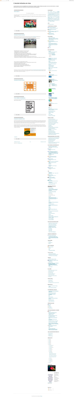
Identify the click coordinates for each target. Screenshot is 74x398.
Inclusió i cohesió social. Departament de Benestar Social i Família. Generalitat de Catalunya (53, 329)
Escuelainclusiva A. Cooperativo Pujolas (53, 122)
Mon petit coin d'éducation (52, 27)
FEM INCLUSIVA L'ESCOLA (51, 131)
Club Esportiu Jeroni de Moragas (53, 255)
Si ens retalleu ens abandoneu (53, 355)
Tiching (50, 113)
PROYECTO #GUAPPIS (51, 177)
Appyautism (50, 172)
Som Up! (50, 196)
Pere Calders (50, 228)
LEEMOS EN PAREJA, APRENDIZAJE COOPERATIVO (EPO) (54, 85)
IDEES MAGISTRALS (51, 65)
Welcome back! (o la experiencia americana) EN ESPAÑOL (55, 80)
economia (58, 13)
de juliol (50, 349)
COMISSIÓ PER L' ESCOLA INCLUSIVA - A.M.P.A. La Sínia (52, 227)
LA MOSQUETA (50, 242)
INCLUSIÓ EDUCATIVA (51, 130)
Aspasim (50, 214)
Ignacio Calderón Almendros (52, 29)
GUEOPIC (50, 179)
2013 (49, 343)
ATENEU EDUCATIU (51, 33)
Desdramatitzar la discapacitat (52, 168)
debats (55, 12)
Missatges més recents (17, 141)
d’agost (50, 348)
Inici (30, 141)
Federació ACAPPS (51, 219)
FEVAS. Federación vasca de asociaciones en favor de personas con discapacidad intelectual (53, 198)
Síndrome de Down (51, 20)
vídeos (51, 21)
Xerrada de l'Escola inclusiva (19, 34)
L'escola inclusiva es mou (22, 3)
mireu (23, 99)
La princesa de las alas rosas (52, 156)
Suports (50, 47)
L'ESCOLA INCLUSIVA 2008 (51, 132)
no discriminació (57, 17)
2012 (49, 344)
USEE (58, 20)
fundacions (49, 15)
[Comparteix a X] (17, 30)
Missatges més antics (43, 141)
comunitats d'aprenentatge (50, 12)
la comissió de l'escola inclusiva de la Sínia (37, 69)
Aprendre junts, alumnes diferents (52, 275)
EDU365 (49, 243)
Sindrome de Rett (51, 215)
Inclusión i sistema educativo (51, 123)
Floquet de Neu (50, 280)
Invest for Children (51, 218)
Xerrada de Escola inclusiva (19, 80)
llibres (58, 16)
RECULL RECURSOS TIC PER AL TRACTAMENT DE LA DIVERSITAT (53, 98)
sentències (51, 19)
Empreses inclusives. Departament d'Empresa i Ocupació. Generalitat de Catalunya (53, 324)
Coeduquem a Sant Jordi (54, 103)
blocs (58, 11)
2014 (49, 342)
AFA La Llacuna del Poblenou (52, 224)
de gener (50, 361)
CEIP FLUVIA (50, 230)
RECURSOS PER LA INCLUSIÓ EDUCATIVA (53, 137)
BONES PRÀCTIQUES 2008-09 (52, 134)
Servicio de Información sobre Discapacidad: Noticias (53, 313)
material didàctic (50, 17)
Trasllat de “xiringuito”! (51, 66)
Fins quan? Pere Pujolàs (51, 124)
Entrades (50, 388)
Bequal (49, 305)
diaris (48, 13)
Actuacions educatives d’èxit (19, 118)
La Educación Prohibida (52, 250)
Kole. (49, 107)
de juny (50, 350)
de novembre (51, 345)
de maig (50, 351)
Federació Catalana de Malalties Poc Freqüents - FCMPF (53, 217)
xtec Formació (50, 266)
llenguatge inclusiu (56, 16)
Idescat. (50, 311)
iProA (49, 327)
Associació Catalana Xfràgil (52, 191)
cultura (53, 12)
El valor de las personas (51, 154)
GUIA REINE (50, 125)
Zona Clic (49, 241)
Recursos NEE (50, 114)
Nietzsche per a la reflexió (51, 34)
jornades (57, 15)
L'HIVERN (53, 93)
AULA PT (50, 51)
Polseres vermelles (50, 281)
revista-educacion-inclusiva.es (53, 43)
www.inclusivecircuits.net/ (52, 253)
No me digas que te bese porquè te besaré (53, 282)
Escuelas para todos (50, 141)
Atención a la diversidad (52, 115)
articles (51, 11)
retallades (49, 19)
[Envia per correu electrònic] (16, 30)
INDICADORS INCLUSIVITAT (52, 139)
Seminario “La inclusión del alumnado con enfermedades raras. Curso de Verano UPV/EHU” (53, 45)
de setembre (51, 347)
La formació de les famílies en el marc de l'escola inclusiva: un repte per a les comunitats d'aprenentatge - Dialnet (53, 237)
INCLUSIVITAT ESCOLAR (51, 140)
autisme (54, 11)
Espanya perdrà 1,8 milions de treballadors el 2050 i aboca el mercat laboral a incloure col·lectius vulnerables (53, 39)
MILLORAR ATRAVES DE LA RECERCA (53, 127)
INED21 (49, 46)
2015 (49, 341)
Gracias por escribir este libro (52, 149)
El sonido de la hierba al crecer (53, 146)
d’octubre (50, 346)
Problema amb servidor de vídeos (52, 159)
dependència (58, 12)
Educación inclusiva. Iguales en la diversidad (53, 142)
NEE (53, 17)
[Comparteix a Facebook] (18, 30)
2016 (49, 340)
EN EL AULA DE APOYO (52, 53)
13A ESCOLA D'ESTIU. (54, 70)
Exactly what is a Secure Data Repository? (53, 254)
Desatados (50, 64)
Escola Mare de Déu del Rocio (52, 225)
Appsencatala (50, 182)
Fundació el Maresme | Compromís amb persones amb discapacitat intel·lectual (53, 190)
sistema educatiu (56, 20)
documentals (55, 13)
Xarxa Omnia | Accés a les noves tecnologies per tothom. (53, 316)
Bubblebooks (50, 180)
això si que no (30, 28)
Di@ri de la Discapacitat (52, 37)
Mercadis (50, 304)
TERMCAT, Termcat (51, 314)
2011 (49, 362)
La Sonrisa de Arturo (51, 74)
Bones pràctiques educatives (52, 287)
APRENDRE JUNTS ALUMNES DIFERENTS (53, 133)
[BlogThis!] (16, 30)
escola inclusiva (51, 14)
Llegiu (21, 99)
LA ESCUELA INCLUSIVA (51, 128)
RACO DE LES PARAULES (52, 88)
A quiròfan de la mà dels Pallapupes (53, 165)
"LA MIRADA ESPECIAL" (52, 83)
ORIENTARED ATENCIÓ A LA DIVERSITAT (53, 138)
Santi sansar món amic (52, 213)
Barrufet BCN (50, 229)
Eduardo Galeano (50, 382)
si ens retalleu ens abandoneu (56, 19)
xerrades (53, 21)
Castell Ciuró (34, 36)
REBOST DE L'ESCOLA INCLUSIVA (53, 109)
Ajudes (48, 11)
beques (56, 11)
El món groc (49, 276)
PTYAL (49, 61)
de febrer (50, 360)
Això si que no (16, 11)
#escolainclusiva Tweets (51, 24)
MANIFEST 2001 (50, 126)
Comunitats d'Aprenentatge (52, 235)
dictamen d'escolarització (51, 13)
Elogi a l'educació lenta (51, 274)
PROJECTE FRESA (51, 112)
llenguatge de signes (52, 16)
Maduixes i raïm (51, 167)
